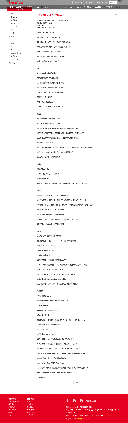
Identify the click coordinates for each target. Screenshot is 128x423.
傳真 (81, 407)
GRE (12, 43)
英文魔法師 (14, 59)
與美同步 (14, 56)
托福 (12, 40)
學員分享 (14, 33)
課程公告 (14, 17)
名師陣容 (12, 63)
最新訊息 (12, 13)
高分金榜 (14, 26)
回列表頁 (79, 383)
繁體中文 (112, 2)
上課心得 (12, 49)
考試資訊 (14, 23)
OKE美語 (16, 2)
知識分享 (14, 20)
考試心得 (12, 36)
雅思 (12, 46)
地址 (67, 410)
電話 (67, 407)
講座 (12, 30)
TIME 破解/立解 (16, 53)
